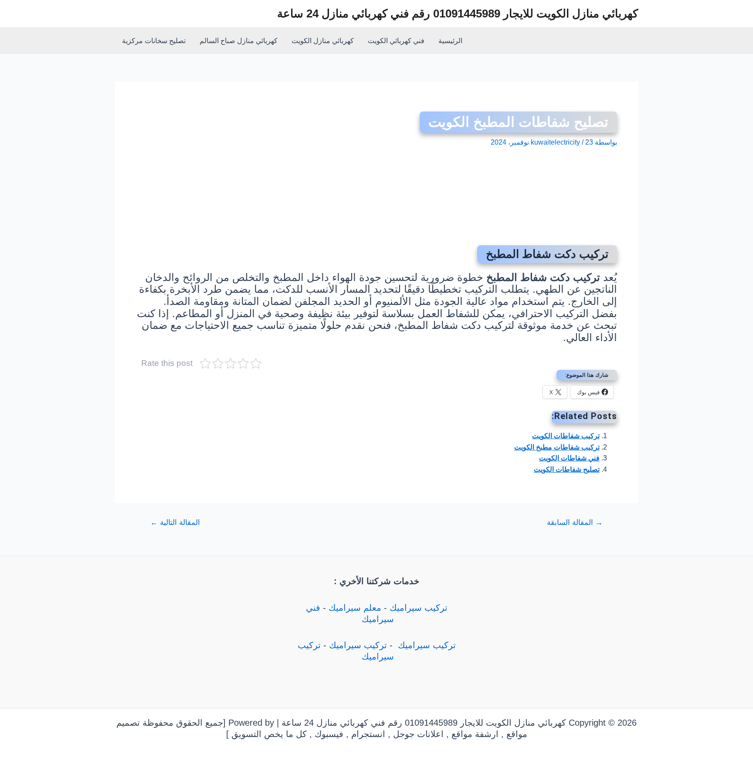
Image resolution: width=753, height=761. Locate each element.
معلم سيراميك (355, 607)
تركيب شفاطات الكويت (566, 436)
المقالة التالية (175, 522)
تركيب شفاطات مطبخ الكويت (557, 447)
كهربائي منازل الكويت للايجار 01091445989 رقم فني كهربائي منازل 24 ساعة (457, 13)
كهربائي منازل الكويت (323, 40)
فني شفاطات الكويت (569, 458)
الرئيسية (450, 40)
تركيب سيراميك (419, 607)
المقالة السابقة (575, 522)
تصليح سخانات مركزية (154, 40)
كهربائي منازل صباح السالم (239, 40)
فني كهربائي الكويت (396, 40)
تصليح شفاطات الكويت (567, 469)
